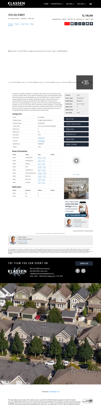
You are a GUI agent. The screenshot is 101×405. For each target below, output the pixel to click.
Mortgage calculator (77, 134)
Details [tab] (10, 23)
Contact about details (73, 124)
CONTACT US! (84, 263)
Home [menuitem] (46, 4)
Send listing (70, 129)
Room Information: (20, 151)
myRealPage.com (54, 391)
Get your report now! (76, 215)
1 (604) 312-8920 (78, 224)
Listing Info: (17, 114)
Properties (56, 4)
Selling (80, 4)
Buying (69, 4)
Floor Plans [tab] (25, 23)
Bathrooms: (17, 187)
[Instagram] (83, 271)
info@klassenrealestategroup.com (42, 273)
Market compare (71, 144)
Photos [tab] (17, 23)
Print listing (70, 139)
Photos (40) (70, 119)
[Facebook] (77, 271)
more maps (76, 174)
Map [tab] (32, 23)
